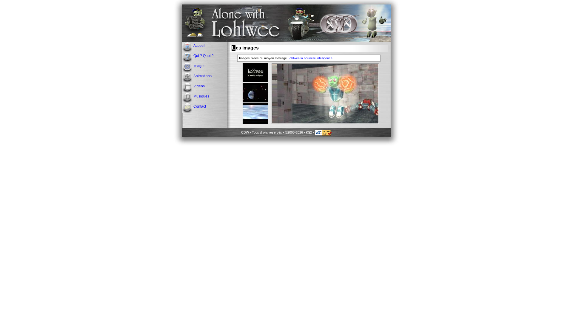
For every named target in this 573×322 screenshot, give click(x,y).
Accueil (199, 46)
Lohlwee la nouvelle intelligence (310, 58)
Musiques (201, 96)
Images (199, 66)
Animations (202, 76)
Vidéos (199, 86)
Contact (199, 106)
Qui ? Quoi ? (203, 56)
